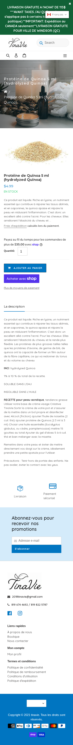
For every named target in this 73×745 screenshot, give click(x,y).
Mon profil (14, 654)
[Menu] (65, 55)
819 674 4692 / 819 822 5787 (29, 604)
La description (14, 306)
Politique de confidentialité (25, 667)
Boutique (13, 636)
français (35, 703)
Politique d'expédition (21, 681)
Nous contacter (17, 641)
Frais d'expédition (15, 226)
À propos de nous (19, 632)
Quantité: (9, 250)
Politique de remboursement (26, 672)
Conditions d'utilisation (22, 676)
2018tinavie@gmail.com (27, 596)
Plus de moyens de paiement (21, 287)
